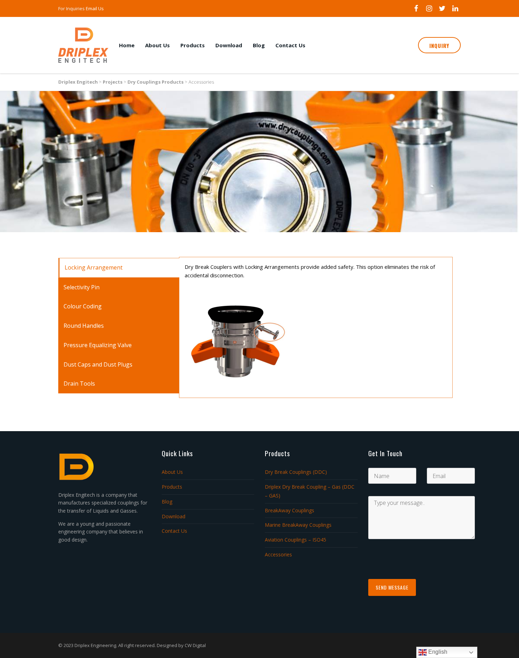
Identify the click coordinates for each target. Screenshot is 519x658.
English (437, 652)
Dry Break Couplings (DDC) (296, 472)
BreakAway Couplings (289, 510)
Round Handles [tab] (84, 326)
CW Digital (195, 645)
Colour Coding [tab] (83, 306)
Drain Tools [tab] (79, 383)
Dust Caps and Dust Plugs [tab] (98, 364)
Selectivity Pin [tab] (82, 287)
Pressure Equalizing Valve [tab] (98, 345)
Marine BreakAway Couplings (298, 524)
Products (192, 45)
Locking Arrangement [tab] (94, 267)
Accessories (278, 554)
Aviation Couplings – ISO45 (295, 539)
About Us (157, 45)
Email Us (95, 8)
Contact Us (290, 45)
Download (228, 45)
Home (127, 45)
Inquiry (439, 45)
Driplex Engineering (95, 645)
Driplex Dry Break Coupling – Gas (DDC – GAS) (309, 491)
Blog (259, 45)
